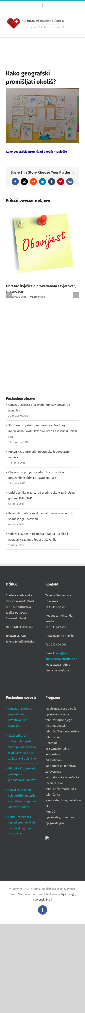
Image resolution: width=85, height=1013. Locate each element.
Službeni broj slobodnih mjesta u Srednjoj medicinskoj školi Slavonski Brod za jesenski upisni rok (42, 431)
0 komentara (37, 296)
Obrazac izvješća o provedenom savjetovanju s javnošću (20, 717)
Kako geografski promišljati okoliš (29, 151)
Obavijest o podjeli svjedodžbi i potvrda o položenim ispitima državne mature (22, 798)
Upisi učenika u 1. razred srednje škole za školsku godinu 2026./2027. (22, 825)
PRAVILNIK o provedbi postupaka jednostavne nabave (22, 774)
